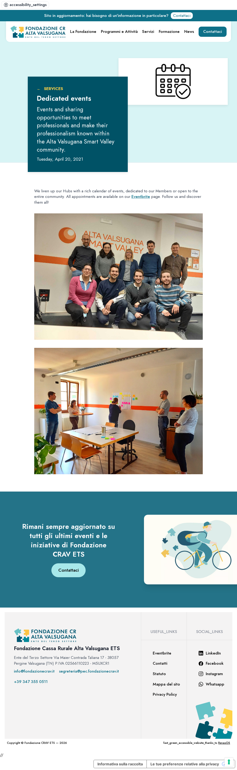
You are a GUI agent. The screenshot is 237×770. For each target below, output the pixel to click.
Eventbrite (140, 196)
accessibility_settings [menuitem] (28, 5)
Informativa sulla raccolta (120, 764)
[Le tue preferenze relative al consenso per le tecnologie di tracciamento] (229, 762)
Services (53, 89)
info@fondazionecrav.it (34, 671)
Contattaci (181, 15)
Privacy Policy (165, 694)
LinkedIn (213, 653)
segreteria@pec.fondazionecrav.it (89, 671)
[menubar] (25, 5)
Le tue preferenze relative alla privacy (184, 764)
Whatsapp (215, 684)
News (189, 31)
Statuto (159, 674)
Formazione (169, 31)
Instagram (214, 674)
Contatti (160, 663)
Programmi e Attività (119, 31)
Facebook (215, 663)
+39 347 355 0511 (31, 682)
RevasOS (224, 743)
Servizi (148, 31)
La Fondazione (83, 31)
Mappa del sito (166, 684)
